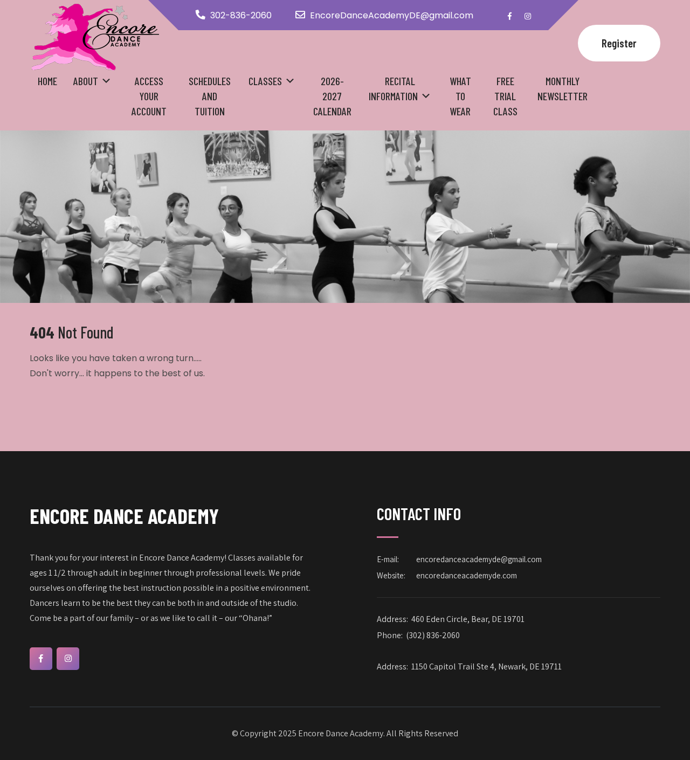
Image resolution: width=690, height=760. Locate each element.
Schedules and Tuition (210, 96)
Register (619, 43)
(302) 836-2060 (433, 635)
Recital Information (393, 88)
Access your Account (149, 96)
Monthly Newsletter (562, 88)
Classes (265, 80)
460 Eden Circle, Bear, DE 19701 (468, 619)
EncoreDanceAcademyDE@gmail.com (391, 15)
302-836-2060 (241, 15)
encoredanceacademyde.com (466, 575)
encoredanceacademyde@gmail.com (479, 559)
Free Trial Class (505, 96)
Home (47, 80)
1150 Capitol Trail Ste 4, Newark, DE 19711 (486, 666)
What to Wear (460, 96)
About (85, 80)
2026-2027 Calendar (332, 96)
